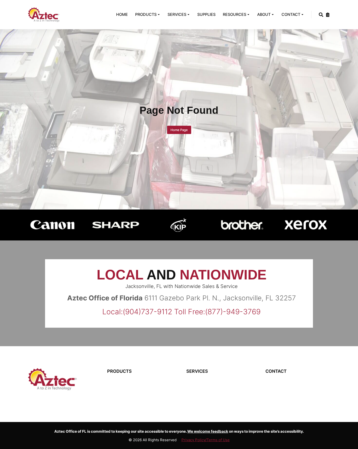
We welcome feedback (207, 431)
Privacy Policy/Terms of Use (205, 440)
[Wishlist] (328, 14)
